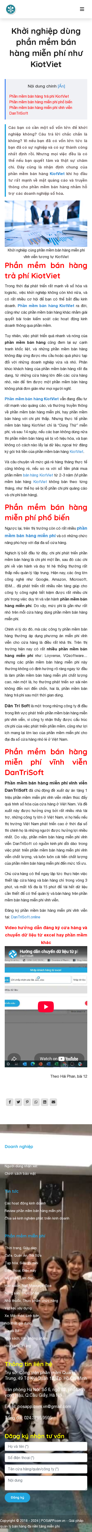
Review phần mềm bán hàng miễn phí (33, 1211)
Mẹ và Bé (12, 1331)
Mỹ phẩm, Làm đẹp (19, 1278)
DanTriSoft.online (25, 917)
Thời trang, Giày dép (21, 1248)
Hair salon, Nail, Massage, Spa (28, 1286)
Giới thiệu (12, 1158)
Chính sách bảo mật (20, 1174)
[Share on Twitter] (18, 1102)
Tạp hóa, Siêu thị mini (21, 1263)
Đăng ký (17, 1497)
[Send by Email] (53, 1102)
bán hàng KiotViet (38, 475)
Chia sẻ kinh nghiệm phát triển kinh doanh (37, 1218)
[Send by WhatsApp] (36, 1102)
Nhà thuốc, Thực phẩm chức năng (31, 1301)
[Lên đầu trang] (81, 1486)
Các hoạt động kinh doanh (25, 1203)
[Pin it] (27, 1102)
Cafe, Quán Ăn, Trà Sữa (23, 1255)
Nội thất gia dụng (18, 1323)
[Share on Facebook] (9, 1102)
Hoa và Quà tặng (18, 1346)
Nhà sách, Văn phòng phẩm (26, 1338)
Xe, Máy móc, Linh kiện (22, 1316)
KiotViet (57, 173)
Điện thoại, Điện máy (20, 1270)
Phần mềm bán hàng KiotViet (46, 305)
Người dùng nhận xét (21, 1166)
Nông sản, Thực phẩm (22, 1293)
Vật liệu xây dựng (18, 1308)
